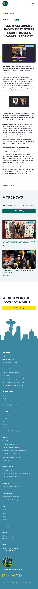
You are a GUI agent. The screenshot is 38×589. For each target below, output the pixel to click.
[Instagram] (17, 575)
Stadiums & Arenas (8, 359)
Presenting (5, 415)
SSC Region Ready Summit (11, 457)
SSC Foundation (7, 391)
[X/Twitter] (21, 575)
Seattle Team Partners (9, 362)
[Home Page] (7, 562)
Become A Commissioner (10, 496)
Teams (4, 428)
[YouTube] (8, 575)
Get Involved (6, 526)
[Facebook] (4, 575)
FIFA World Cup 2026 (9, 470)
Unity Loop (5, 460)
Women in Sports (7, 369)
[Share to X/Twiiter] (17, 20)
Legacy (4, 424)
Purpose (5, 395)
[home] (5, 3)
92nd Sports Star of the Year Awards (14, 450)
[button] (33, 3)
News (4, 401)
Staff (4, 510)
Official (4, 418)
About (4, 506)
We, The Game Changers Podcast (13, 382)
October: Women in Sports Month (13, 379)
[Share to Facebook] (12, 20)
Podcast (5, 519)
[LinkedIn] (12, 575)
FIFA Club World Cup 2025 (11, 476)
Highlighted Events (8, 356)
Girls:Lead (5, 375)
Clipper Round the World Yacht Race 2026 (16, 473)
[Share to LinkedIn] (15, 20)
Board (4, 398)
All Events (5, 483)
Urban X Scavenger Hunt (10, 444)
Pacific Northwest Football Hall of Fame (15, 454)
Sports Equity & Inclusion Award (12, 405)
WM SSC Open (7, 441)
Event (4, 421)
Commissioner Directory (10, 431)
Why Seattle (6, 352)
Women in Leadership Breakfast (12, 372)
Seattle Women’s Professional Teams (14, 385)
